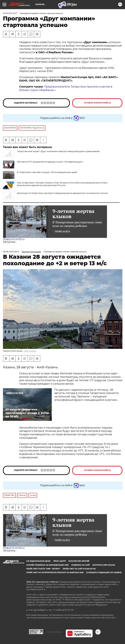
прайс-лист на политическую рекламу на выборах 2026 (54, 572)
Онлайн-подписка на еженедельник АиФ (47, 565)
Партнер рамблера (54, 632)
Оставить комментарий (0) (97, 103)
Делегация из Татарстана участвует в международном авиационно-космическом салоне (62, 193)
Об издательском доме (38, 561)
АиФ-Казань (30, 351)
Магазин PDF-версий (78, 561)
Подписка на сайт (80, 565)
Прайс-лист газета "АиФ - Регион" (43, 569)
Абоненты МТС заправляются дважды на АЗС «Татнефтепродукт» (50, 162)
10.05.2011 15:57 (10, 13)
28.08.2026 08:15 (11, 251)
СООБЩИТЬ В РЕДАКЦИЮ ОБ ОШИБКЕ (104, 572)
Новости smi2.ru (14, 239)
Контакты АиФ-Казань (103, 565)
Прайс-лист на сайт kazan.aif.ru (79, 569)
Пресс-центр (59, 561)
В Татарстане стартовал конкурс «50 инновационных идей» (47, 172)
